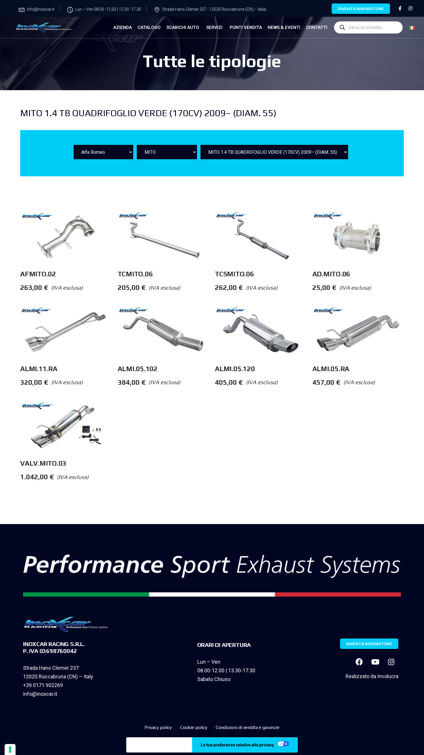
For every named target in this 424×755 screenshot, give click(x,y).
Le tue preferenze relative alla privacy (237, 744)
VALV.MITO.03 (43, 463)
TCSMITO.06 (234, 274)
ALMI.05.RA (331, 369)
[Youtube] (375, 662)
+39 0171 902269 (43, 685)
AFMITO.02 (38, 274)
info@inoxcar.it (40, 694)
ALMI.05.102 (137, 369)
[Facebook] (359, 662)
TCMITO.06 (135, 274)
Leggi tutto (117, 223)
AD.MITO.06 (331, 274)
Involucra (387, 676)
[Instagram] (391, 662)
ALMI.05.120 (235, 369)
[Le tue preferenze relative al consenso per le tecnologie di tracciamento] (10, 749)
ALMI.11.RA (38, 369)
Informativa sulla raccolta (159, 745)
